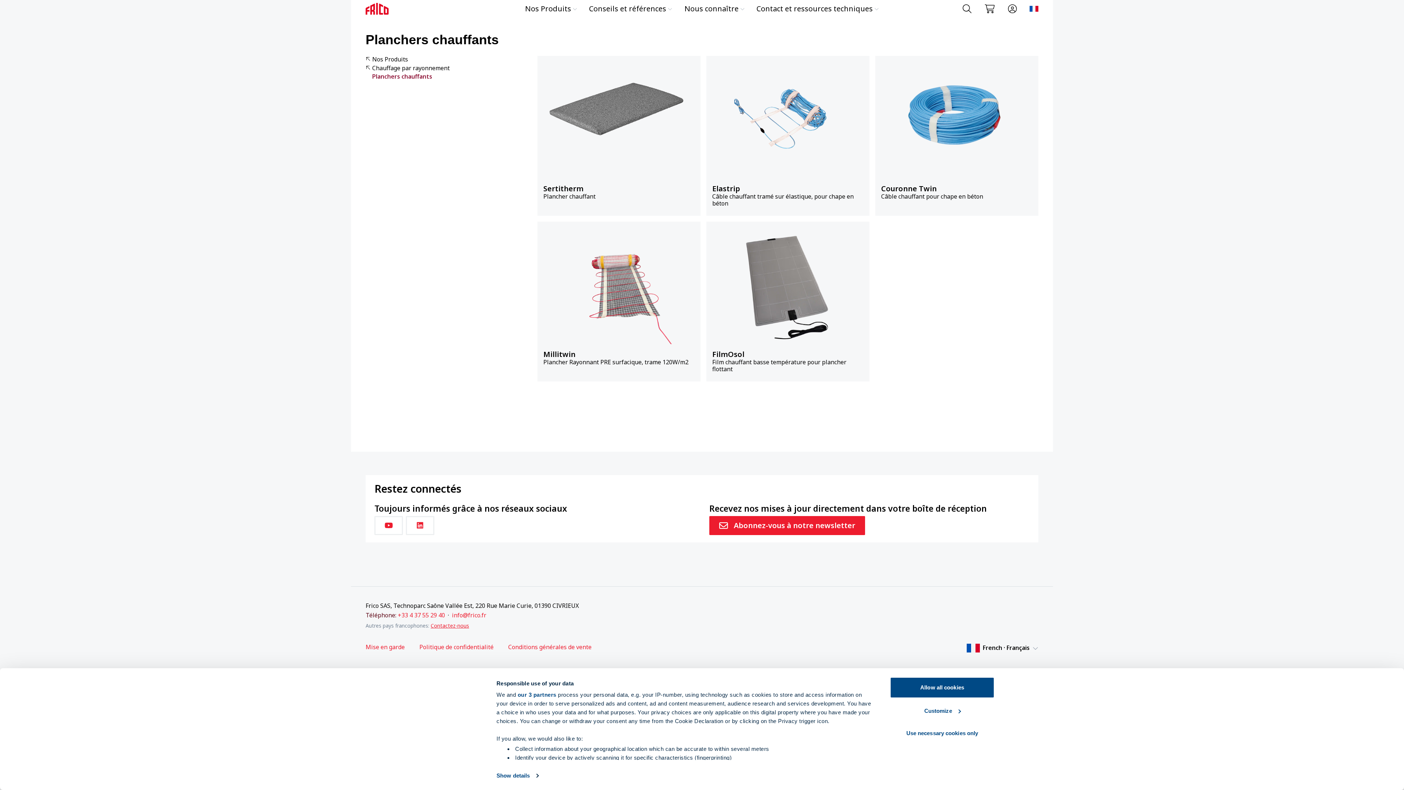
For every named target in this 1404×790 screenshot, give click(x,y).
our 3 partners (537, 695)
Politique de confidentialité (456, 647)
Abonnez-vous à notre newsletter (794, 525)
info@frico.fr (469, 615)
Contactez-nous (450, 625)
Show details (513, 775)
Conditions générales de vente (550, 647)
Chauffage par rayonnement (411, 68)
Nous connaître (711, 9)
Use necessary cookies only (942, 733)
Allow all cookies (942, 687)
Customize (938, 711)
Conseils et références (627, 9)
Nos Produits (548, 9)
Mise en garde (385, 647)
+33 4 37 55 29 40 (421, 615)
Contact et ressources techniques (814, 9)
